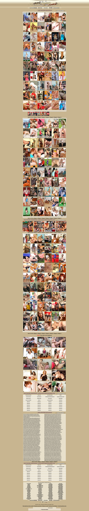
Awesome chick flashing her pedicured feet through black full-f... (52, 428)
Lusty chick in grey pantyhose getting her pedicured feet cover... (31, 455)
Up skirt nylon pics (28, 396)
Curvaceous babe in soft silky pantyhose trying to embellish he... (31, 425)
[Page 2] (39, 117)
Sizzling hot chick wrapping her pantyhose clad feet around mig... (31, 459)
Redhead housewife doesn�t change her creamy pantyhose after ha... (53, 429)
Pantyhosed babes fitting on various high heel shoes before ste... (52, 455)
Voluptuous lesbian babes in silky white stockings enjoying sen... (52, 415)
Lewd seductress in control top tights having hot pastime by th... (52, 426)
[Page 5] (51, 117)
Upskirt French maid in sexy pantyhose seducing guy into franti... (31, 458)
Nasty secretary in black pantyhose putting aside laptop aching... (31, 430)
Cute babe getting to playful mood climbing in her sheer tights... (31, 423)
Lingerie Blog (60, 398)
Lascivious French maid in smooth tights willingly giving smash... (52, 443)
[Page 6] (55, 117)
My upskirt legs (39, 396)
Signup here (28, 401)
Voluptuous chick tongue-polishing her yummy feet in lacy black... (32, 447)
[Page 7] (59, 117)
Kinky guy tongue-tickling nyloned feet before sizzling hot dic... (52, 431)
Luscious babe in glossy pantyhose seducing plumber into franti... (53, 423)
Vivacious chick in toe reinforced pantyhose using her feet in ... (31, 456)
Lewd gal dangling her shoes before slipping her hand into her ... (52, 454)
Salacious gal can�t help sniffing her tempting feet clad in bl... (31, 415)
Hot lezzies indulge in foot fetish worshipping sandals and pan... (52, 447)
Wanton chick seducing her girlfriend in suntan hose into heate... (52, 446)
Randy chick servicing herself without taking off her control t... (52, 442)
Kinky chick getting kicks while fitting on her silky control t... (31, 414)
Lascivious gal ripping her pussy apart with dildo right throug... (31, 421)
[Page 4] (47, 117)
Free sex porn (50, 398)
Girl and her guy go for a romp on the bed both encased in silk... (31, 428)
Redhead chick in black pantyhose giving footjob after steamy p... (52, 460)
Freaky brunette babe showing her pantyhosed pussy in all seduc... (53, 422)
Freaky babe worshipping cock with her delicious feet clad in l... (52, 441)
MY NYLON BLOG (56, 7)
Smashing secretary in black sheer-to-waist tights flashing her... (31, 426)
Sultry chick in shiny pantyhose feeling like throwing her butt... (31, 444)
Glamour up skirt (28, 398)
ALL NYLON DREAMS (33, 7)
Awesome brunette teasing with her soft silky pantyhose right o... (31, 427)
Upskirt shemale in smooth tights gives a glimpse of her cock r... (52, 416)
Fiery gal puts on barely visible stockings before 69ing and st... (31, 422)
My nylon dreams (45, 509)
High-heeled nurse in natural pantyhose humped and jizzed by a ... (53, 444)
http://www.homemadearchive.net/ (49, 396)
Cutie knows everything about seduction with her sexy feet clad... (31, 441)
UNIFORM (50, 7)
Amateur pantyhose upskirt (60, 396)
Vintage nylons (39, 398)
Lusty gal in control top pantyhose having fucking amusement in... (32, 440)
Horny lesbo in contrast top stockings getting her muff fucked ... (31, 442)
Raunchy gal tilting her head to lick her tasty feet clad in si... (52, 424)
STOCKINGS (46, 7)
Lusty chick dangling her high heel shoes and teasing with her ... (31, 431)
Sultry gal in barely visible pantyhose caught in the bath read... (31, 429)
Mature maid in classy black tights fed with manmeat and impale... (32, 424)
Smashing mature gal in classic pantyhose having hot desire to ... (52, 414)
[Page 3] (43, 117)
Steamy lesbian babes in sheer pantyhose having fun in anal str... (52, 425)
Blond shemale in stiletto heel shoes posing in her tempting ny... (31, 443)
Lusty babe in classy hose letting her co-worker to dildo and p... (31, 439)
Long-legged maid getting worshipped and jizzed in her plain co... (52, 430)
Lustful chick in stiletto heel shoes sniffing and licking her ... (31, 445)
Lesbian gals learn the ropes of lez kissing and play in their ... (52, 440)
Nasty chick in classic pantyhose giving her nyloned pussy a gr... (52, 458)
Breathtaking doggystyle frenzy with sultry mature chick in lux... (52, 445)
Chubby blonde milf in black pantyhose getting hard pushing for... (52, 459)
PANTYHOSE (40, 7)
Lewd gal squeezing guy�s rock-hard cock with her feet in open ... (53, 456)
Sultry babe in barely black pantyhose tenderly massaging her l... (52, 421)
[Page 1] (35, 117)
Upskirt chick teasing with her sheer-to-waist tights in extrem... (31, 454)
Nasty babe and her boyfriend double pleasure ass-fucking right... (53, 439)
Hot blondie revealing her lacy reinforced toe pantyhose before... (31, 416)
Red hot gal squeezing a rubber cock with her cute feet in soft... (31, 460)
